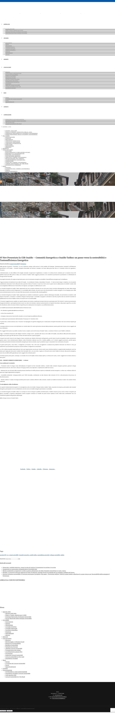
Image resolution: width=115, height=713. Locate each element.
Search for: (2, 558)
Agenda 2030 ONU (10, 613)
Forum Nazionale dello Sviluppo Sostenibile (18, 618)
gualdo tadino (33, 555)
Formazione (9, 653)
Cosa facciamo (7, 638)
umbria (62, 555)
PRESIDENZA (9, 625)
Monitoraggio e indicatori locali (14, 642)
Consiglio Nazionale (11, 628)
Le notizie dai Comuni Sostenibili (15, 663)
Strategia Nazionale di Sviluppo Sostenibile (18, 617)
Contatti (5, 668)
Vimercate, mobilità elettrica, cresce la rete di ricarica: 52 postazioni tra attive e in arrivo (29, 567)
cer (7, 555)
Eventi (7, 665)
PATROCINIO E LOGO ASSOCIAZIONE (16, 672)
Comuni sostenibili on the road (14, 657)
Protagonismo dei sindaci (13, 650)
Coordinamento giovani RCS (13, 652)
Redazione (23, 264)
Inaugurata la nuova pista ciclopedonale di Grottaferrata (20, 569)
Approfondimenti (10, 667)
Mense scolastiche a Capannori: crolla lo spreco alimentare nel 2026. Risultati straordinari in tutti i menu (34, 571)
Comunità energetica (24, 555)
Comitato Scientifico (11, 630)
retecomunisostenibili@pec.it (58, 698)
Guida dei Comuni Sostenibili (14, 655)
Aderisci (7, 635)
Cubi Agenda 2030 (10, 675)
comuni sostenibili (13, 555)
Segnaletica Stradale (11, 658)
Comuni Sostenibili (14, 264)
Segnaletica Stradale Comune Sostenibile (17, 673)
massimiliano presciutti (43, 555)
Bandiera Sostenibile (11, 645)
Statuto (7, 623)
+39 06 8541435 (58, 695)
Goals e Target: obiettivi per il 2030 (15, 615)
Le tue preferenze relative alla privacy (27, 708)
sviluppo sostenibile (55, 555)
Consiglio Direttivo (11, 627)
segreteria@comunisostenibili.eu (59, 696)
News (4, 660)
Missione (8, 640)
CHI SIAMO (6, 620)
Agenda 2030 (7, 612)
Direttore (8, 632)
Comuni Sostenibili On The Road (15, 677)
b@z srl (18, 708)
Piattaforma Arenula (11, 647)
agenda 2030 (3, 555)
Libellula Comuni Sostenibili (13, 648)
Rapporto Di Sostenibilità (13, 643)
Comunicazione (7, 670)
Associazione (9, 622)
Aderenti (5, 637)
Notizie (7, 662)
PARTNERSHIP (9, 633)
